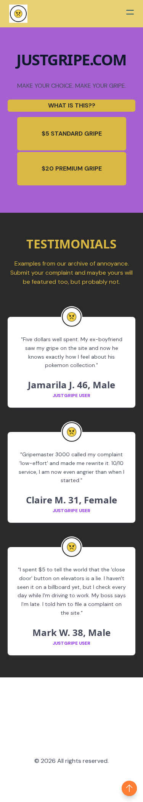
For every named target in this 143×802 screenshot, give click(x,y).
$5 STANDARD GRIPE (72, 134)
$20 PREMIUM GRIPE (72, 168)
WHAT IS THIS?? (71, 105)
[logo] (18, 14)
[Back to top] (129, 788)
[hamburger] (130, 12)
